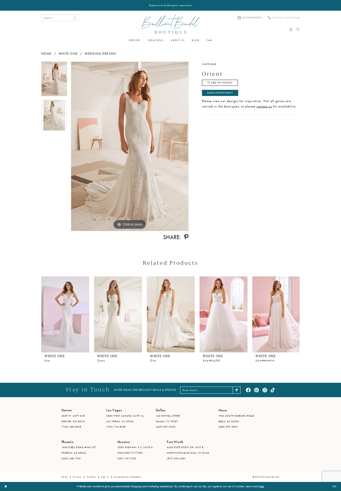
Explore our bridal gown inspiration (170, 5)
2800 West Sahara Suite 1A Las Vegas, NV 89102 (125, 418)
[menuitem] (250, 18)
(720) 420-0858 (72, 426)
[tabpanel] (54, 81)
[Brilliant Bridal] (170, 24)
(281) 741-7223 (127, 458)
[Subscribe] (237, 390)
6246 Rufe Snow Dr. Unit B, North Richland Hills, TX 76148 (188, 450)
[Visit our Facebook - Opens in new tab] (248, 390)
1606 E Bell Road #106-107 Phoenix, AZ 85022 (79, 450)
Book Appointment (220, 92)
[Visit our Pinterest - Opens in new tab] (256, 390)
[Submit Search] (74, 17)
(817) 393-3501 (176, 458)
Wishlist (91, 476)
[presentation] (65, 314)
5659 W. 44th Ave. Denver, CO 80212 (74, 418)
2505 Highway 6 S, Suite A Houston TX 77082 (135, 450)
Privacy (77, 476)
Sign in (105, 476)
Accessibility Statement (127, 476)
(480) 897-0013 (228, 426)
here (261, 486)
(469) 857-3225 (166, 426)
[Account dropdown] (290, 29)
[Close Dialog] (5, 486)
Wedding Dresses (100, 53)
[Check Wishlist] (298, 29)
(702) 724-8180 (116, 426)
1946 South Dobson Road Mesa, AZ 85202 (236, 418)
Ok (334, 486)
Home (46, 53)
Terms (65, 476)
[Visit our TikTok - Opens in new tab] (273, 390)
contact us (264, 106)
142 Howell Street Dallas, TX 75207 (168, 418)
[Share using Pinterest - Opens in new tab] (186, 237)
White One (68, 53)
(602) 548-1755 (71, 458)
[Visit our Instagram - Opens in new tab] (264, 390)
